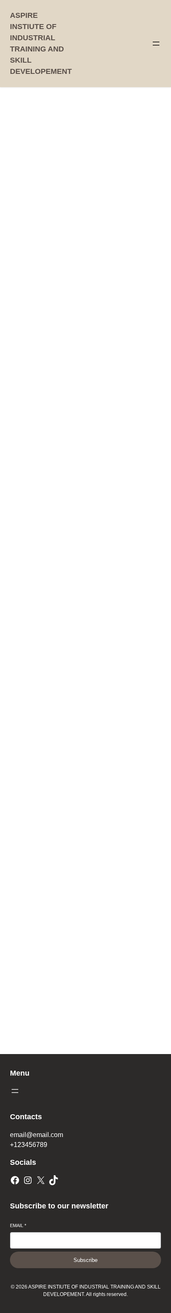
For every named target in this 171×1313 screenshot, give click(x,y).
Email (18, 1225)
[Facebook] (15, 1180)
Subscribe (85, 1260)
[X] (41, 1180)
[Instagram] (28, 1180)
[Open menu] (156, 44)
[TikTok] (54, 1180)
